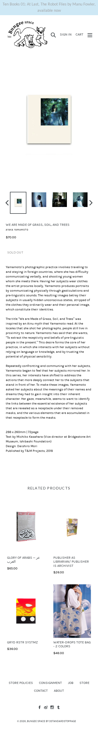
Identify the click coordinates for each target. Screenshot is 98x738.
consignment (50, 683)
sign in (66, 34)
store (84, 683)
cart (80, 34)
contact (41, 691)
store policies (21, 683)
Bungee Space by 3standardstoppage (51, 721)
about (59, 691)
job (70, 683)
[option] (18, 203)
